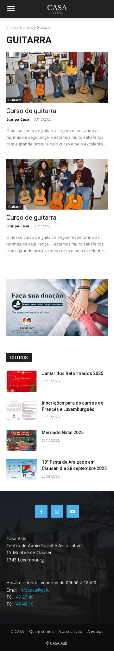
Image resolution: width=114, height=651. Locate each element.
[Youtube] (72, 511)
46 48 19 (25, 604)
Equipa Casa (17, 119)
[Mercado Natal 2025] (21, 440)
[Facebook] (41, 511)
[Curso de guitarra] (57, 77)
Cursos (26, 27)
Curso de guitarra (31, 111)
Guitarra (15, 100)
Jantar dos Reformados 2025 (72, 373)
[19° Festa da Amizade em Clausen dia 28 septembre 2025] (21, 469)
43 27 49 (25, 597)
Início (11, 27)
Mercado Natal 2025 (63, 432)
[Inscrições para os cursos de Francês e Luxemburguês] (21, 410)
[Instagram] (57, 511)
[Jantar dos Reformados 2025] (21, 381)
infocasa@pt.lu (35, 590)
